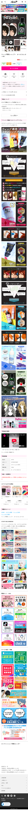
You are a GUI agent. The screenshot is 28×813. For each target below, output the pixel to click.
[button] (6, 804)
